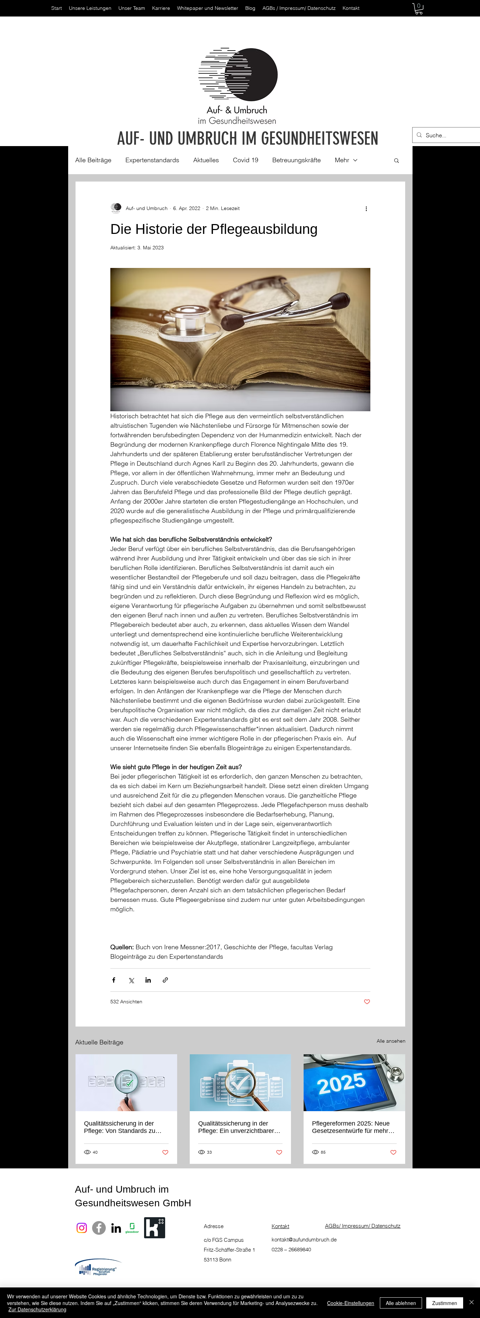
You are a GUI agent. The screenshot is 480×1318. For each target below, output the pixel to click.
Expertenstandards (152, 160)
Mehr (342, 160)
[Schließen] (471, 1302)
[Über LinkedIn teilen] (148, 980)
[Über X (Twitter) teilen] (131, 980)
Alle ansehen (391, 1041)
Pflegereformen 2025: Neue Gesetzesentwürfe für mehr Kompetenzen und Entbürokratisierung (351, 1127)
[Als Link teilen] (165, 980)
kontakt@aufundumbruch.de (304, 1239)
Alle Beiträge (93, 160)
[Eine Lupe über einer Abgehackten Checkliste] (240, 1082)
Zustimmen (444, 1302)
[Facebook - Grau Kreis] (99, 1228)
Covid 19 (245, 160)
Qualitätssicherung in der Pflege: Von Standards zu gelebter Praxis (119, 1127)
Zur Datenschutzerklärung (37, 1309)
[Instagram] (82, 1228)
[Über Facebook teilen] (113, 980)
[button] (419, 8)
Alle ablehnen (401, 1302)
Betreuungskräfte (296, 160)
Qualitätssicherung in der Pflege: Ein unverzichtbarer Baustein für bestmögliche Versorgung (236, 1127)
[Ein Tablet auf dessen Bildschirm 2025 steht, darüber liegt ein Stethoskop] (354, 1082)
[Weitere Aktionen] (366, 208)
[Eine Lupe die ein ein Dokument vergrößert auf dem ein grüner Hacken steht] (126, 1082)
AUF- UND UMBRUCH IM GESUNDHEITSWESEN (247, 138)
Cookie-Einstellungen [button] (350, 1302)
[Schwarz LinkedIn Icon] (116, 1228)
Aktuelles (206, 160)
